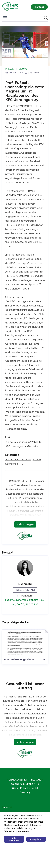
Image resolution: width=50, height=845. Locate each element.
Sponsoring (11, 463)
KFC (21, 463)
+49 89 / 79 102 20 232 (25, 604)
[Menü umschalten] (5, 17)
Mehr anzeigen (25, 524)
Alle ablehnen (14, 839)
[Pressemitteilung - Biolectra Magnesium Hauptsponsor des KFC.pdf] (25, 642)
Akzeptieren (36, 839)
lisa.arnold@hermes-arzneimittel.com (25, 599)
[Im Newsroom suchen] (46, 18)
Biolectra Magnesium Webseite (23, 442)
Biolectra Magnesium (28, 459)
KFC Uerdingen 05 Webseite (21, 446)
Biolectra (10, 459)
